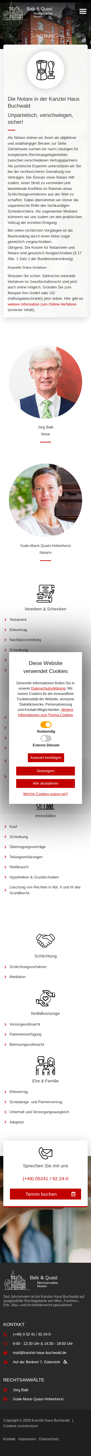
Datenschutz (49, 1439)
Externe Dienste (46, 745)
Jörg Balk (45, 427)
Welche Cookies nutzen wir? (45, 794)
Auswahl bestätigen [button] (45, 758)
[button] (83, 11)
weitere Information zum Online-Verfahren (42, 304)
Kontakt (9, 1439)
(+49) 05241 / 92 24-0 (45, 1178)
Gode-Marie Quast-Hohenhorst (45, 546)
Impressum (27, 1439)
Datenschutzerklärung (48, 688)
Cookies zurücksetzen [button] (20, 1426)
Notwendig (46, 731)
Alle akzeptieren (45, 783)
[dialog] (45, 728)
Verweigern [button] (46, 771)
